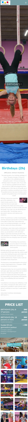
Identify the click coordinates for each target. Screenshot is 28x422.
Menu (25, 2)
